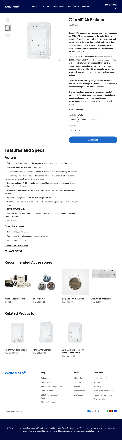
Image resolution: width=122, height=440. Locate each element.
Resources (72, 6)
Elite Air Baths (47, 390)
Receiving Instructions (103, 395)
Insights (77, 382)
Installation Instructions (104, 390)
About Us (46, 6)
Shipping (97, 386)
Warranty (97, 382)
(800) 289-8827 (111, 5)
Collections (46, 378)
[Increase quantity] (79, 130)
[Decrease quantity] (71, 130)
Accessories (46, 382)
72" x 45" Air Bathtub (42, 350)
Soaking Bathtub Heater (15, 299)
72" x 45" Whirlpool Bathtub (16, 350)
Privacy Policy (100, 399)
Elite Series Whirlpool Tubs (52, 386)
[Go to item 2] (8, 28)
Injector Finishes (40, 299)
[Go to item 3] (8, 36)
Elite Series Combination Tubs (51, 396)
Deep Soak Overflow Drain (73, 299)
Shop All (35, 6)
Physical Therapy (48, 402)
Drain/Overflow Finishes (101, 299)
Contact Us (85, 6)
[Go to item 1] (8, 20)
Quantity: (72, 126)
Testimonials (58, 6)
